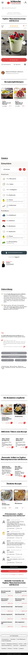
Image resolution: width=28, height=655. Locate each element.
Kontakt (3, 643)
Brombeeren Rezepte (21, 367)
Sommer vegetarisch (6, 614)
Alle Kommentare (14, 567)
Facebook (4, 648)
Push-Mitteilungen (21, 639)
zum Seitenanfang (14, 635)
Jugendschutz (23, 645)
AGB (25, 643)
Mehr (3, 368)
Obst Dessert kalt (19, 614)
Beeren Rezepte (13, 366)
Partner (20, 643)
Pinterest (10, 648)
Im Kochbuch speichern (14, 356)
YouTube (15, 648)
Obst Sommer (19, 606)
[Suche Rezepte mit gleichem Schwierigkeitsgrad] (25, 26)
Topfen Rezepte (5, 366)
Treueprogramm (5, 639)
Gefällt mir (19, 528)
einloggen (13, 574)
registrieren (21, 574)
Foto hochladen (14, 353)
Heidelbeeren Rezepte (10, 367)
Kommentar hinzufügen (14, 571)
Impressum (15, 645)
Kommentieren (12, 528)
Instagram (21, 648)
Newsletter (13, 639)
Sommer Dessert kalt (6, 606)
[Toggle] (25, 2)
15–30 (2, 25)
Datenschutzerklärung (6, 645)
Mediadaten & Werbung (12, 643)
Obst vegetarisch (19, 622)
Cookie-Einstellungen (6, 640)
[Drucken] (25, 64)
